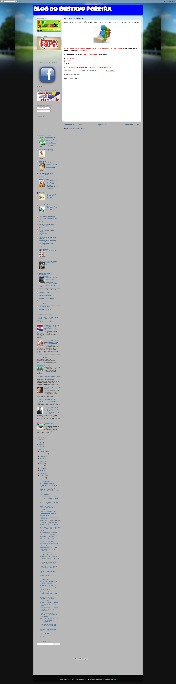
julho (41, 463)
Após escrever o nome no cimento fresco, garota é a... (50, 578)
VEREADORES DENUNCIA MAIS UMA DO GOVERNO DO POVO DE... (49, 558)
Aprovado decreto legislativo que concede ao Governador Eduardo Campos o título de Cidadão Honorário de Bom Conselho (47, 243)
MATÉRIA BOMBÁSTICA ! (47, 541)
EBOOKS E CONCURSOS (46, 298)
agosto (42, 461)
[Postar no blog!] (108, 71)
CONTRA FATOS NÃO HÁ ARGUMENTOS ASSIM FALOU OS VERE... (49, 491)
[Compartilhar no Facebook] (112, 71)
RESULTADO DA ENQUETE (48, 575)
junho (42, 466)
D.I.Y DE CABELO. (51, 251)
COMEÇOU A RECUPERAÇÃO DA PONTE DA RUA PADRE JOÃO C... (50, 571)
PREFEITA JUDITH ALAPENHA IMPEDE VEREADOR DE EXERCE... (49, 604)
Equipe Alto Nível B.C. (45, 309)
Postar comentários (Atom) (77, 128)
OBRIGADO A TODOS (46, 494)
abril (41, 470)
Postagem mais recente (73, 125)
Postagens (42, 107)
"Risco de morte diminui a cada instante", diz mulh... (49, 503)
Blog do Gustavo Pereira (72, 10)
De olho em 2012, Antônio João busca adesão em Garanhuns (49, 377)
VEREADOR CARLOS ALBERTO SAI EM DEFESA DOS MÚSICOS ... (49, 609)
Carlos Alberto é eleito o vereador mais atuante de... (49, 480)
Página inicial (102, 125)
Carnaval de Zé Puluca (46, 173)
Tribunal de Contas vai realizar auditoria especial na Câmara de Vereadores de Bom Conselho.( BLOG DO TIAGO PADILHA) (52, 281)
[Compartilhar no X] (110, 71)
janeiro (42, 478)
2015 (40, 439)
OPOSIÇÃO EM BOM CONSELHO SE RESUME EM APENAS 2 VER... (50, 529)
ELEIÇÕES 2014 (43, 233)
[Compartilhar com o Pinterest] (114, 71)
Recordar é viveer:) (44, 292)
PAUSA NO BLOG (50, 151)
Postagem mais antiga (130, 125)
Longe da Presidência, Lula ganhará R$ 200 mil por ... (48, 512)
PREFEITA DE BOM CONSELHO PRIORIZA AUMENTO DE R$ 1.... (49, 498)
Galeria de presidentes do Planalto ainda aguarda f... (50, 588)
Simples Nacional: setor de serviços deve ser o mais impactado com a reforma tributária (52, 165)
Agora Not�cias (44, 303)
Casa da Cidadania (44, 205)
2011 (40, 449)
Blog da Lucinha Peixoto (46, 224)
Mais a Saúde (43, 193)
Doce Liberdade (43, 249)
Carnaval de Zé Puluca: (45, 175)
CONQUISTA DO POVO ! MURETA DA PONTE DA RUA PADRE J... (50, 521)
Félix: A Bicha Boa (43, 225)
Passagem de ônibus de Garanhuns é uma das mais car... (48, 593)
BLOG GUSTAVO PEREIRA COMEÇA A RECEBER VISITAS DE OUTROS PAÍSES (52, 327)
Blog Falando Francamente (47, 137)
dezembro (43, 451)
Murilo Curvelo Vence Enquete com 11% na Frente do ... (48, 566)
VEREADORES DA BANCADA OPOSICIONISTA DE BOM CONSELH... (48, 625)
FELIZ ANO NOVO (49, 365)
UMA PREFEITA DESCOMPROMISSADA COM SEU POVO (49, 517)
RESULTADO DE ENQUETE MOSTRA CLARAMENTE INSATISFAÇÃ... (48, 599)
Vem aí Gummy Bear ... (44, 356)
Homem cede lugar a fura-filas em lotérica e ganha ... (50, 582)
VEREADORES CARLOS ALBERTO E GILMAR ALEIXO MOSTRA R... (49, 615)
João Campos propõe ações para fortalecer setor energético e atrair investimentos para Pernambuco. (52, 142)
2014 (40, 442)
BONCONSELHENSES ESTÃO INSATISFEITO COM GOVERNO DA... (49, 620)
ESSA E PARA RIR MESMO (48, 585)
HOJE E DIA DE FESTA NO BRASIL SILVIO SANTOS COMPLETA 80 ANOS (47, 319)
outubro (42, 456)
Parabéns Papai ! (49, 423)
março (42, 473)
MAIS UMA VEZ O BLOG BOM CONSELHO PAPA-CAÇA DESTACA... (48, 549)
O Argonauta (42, 161)
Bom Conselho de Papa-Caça (48, 261)
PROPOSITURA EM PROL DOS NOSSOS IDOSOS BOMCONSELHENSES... (51, 342)
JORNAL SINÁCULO (45, 179)
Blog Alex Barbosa (44, 306)
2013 (40, 444)
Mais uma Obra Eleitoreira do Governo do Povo (48, 630)
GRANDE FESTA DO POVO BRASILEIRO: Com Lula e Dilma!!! (51, 208)
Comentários (43, 110)
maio (41, 468)
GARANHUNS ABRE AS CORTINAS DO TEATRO (48, 553)
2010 (40, 637)
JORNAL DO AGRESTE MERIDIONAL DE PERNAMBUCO (46, 275)
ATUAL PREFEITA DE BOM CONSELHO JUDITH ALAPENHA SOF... (48, 508)
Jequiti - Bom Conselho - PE (47, 289)
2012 (40, 447)
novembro (43, 454)
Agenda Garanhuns (45, 295)
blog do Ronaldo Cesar (46, 149)
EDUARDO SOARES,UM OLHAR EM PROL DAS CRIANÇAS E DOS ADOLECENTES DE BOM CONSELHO (51, 410)
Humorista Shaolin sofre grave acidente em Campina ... (48, 533)
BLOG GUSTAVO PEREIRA (47, 217)
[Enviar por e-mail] (107, 71)
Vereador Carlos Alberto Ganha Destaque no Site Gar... (49, 563)
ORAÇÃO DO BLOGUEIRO (48, 539)
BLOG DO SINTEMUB (45, 301)
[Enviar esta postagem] (103, 70)
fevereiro (43, 475)
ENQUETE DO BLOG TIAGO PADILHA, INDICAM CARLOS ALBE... (49, 485)
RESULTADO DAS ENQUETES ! (49, 525)
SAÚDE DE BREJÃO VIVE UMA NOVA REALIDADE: (51, 196)
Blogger (113, 679)
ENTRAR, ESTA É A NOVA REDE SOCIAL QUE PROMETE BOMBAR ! (47, 400)
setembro (43, 458)
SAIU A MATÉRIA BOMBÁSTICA (49, 536)
